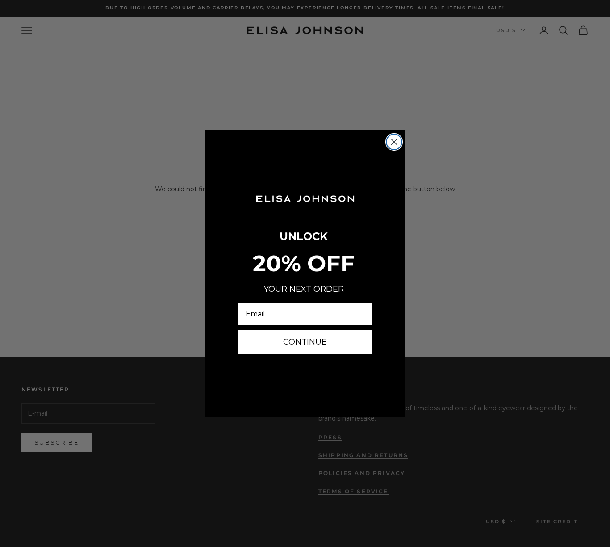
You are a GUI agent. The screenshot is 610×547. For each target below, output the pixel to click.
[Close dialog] (394, 142)
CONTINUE (305, 342)
